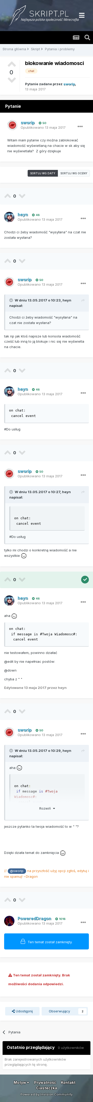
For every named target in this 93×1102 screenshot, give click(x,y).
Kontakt (68, 1082)
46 (37, 215)
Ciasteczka (46, 1088)
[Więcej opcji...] (80, 127)
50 (44, 123)
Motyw (20, 1082)
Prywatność (45, 1082)
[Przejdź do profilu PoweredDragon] (9, 921)
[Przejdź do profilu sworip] (12, 125)
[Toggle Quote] (11, 300)
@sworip (17, 871)
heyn (67, 300)
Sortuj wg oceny (73, 173)
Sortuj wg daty (42, 173)
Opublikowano (43, 127)
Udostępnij (24, 1011)
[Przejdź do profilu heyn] (9, 217)
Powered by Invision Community (46, 1094)
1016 (62, 919)
